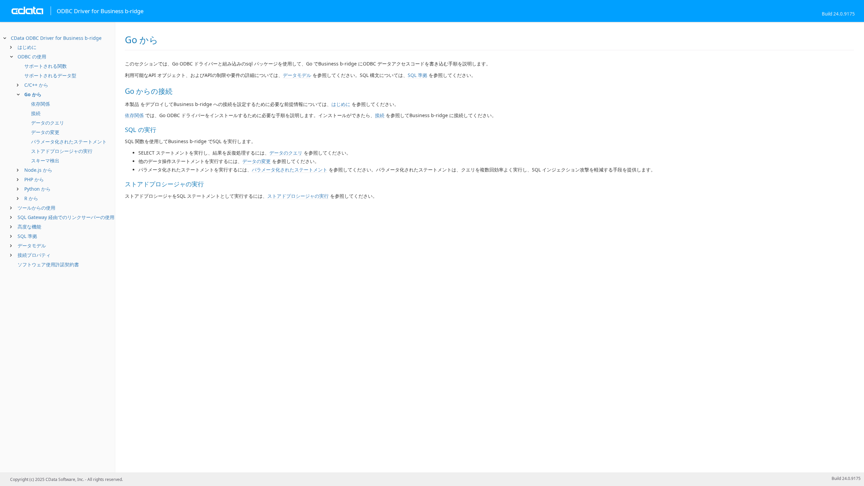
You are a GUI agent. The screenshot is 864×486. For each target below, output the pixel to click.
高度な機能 (29, 226)
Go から (33, 94)
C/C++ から (36, 85)
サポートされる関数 (45, 66)
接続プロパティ (34, 255)
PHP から (34, 179)
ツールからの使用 (36, 208)
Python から (37, 189)
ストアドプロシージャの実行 (61, 151)
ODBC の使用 (32, 56)
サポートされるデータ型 (50, 75)
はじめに (27, 47)
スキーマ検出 (45, 160)
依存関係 (40, 104)
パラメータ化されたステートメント (69, 141)
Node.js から (38, 170)
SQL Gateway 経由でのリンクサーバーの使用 (66, 217)
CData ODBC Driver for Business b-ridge (56, 38)
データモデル (32, 245)
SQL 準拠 (27, 236)
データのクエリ (47, 122)
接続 (35, 113)
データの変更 (45, 132)
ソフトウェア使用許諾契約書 (48, 264)
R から (31, 198)
